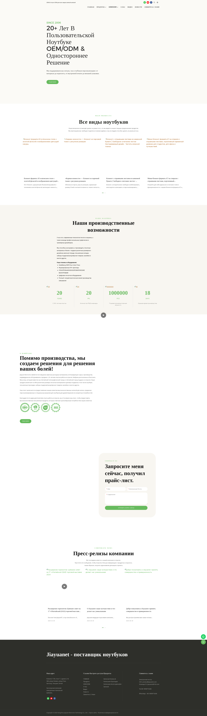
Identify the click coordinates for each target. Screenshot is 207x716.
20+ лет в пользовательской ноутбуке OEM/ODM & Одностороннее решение (70, 45)
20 (59, 293)
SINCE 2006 (53, 22)
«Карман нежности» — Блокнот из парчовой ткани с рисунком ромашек (82, 179)
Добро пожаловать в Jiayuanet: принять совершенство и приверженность (141, 610)
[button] (101, 627)
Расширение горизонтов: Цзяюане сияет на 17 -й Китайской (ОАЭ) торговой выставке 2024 (64, 610)
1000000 (118, 293)
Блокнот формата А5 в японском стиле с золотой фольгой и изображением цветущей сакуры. (40, 179)
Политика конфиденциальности (108, 713)
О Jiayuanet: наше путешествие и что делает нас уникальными (101, 610)
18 (147, 293)
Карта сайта (93, 713)
